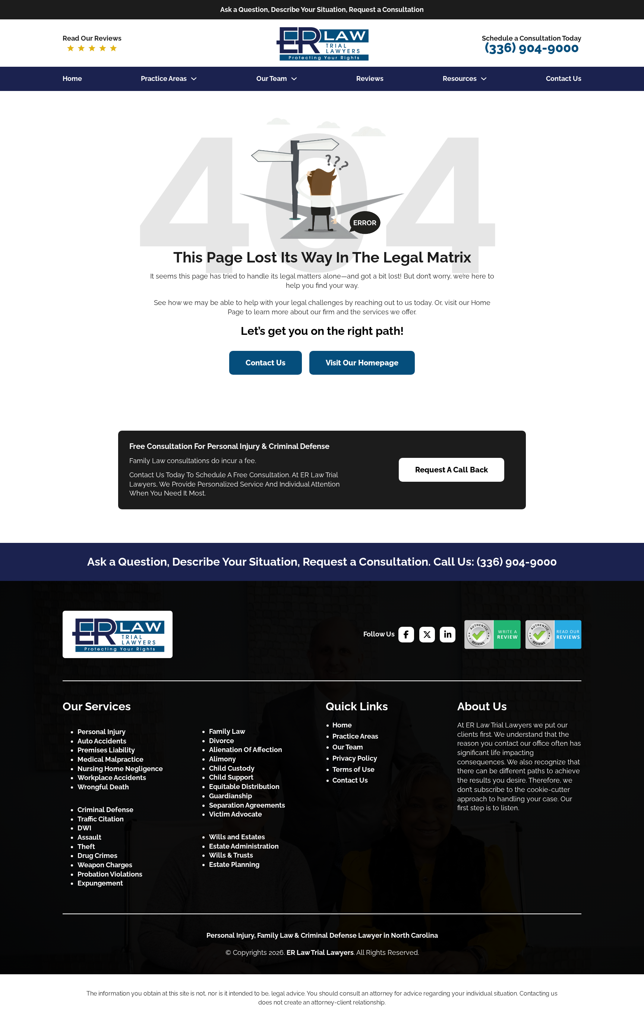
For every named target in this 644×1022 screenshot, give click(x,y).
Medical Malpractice (110, 759)
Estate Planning (234, 864)
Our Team (271, 78)
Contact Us (563, 78)
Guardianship (230, 796)
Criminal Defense (105, 810)
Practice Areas (164, 78)
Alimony (222, 759)
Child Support (231, 777)
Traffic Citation (101, 819)
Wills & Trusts (231, 855)
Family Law (227, 731)
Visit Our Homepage (362, 362)
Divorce (221, 741)
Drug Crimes (97, 855)
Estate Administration (244, 846)
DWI (84, 828)
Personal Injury (102, 732)
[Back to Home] (118, 634)
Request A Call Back (451, 469)
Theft (86, 846)
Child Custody (232, 768)
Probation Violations (110, 874)
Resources (460, 78)
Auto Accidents (102, 741)
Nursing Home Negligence (120, 769)
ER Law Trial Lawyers (320, 952)
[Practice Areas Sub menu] (193, 78)
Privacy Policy (354, 758)
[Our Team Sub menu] (294, 78)
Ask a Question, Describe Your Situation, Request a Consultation (322, 9)
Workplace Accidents (112, 778)
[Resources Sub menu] (483, 78)
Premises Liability (106, 750)
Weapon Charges (105, 865)
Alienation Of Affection (245, 750)
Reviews (369, 78)
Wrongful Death (103, 787)
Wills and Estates (237, 837)
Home (72, 78)
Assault (89, 837)
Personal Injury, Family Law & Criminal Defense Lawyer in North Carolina (322, 935)
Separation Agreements (247, 805)
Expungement (100, 883)
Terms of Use (353, 769)
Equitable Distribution (244, 786)
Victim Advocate (235, 814)
